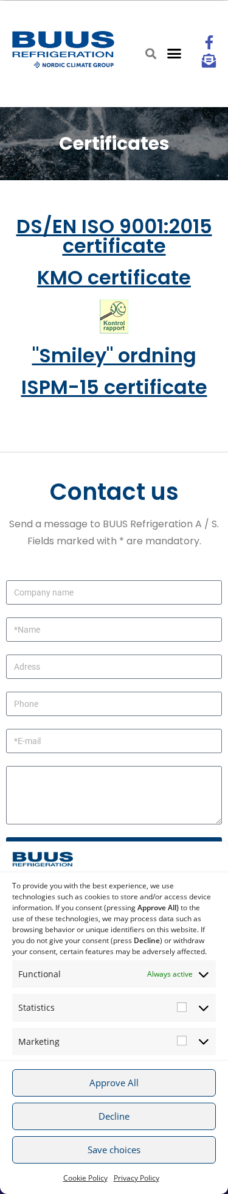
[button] (173, 53)
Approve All (114, 1082)
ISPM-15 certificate (114, 387)
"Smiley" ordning (114, 355)
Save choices (114, 1149)
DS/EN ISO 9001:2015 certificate (114, 235)
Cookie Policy (85, 1178)
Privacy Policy (136, 1178)
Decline (114, 1116)
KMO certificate (114, 277)
